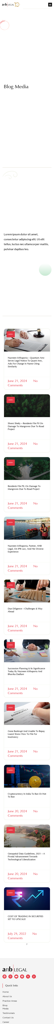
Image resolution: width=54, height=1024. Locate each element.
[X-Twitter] (28, 977)
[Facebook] (22, 977)
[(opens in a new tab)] (27, 340)
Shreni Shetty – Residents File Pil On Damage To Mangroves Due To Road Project (26, 426)
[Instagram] (10, 977)
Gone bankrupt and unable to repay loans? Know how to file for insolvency (26, 734)
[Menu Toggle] (50, 4)
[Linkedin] (5, 977)
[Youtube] (16, 977)
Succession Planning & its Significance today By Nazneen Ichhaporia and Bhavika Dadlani (26, 671)
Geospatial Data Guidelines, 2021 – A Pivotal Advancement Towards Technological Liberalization (26, 857)
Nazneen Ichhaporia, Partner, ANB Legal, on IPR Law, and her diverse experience (25, 549)
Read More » (14, 373)
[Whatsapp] (34, 977)
